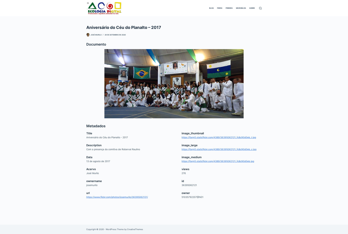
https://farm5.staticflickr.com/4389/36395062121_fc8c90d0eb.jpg (218, 161)
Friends (229, 8)
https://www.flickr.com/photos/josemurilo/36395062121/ (117, 197)
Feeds (219, 8)
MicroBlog (241, 8)
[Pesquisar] (260, 8)
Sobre (252, 8)
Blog (211, 8)
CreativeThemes (135, 229)
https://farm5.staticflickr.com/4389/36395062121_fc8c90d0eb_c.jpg (219, 149)
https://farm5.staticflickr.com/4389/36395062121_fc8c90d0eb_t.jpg (219, 137)
